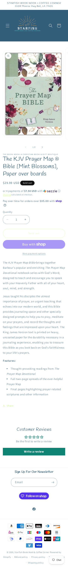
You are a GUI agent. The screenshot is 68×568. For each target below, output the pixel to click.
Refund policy (21, 557)
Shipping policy (36, 562)
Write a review (34, 452)
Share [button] (10, 405)
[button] (7, 25)
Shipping (7, 194)
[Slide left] (26, 147)
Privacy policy (38, 557)
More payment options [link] (34, 253)
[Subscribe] (53, 482)
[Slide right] (42, 147)
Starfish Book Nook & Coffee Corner (32, 552)
